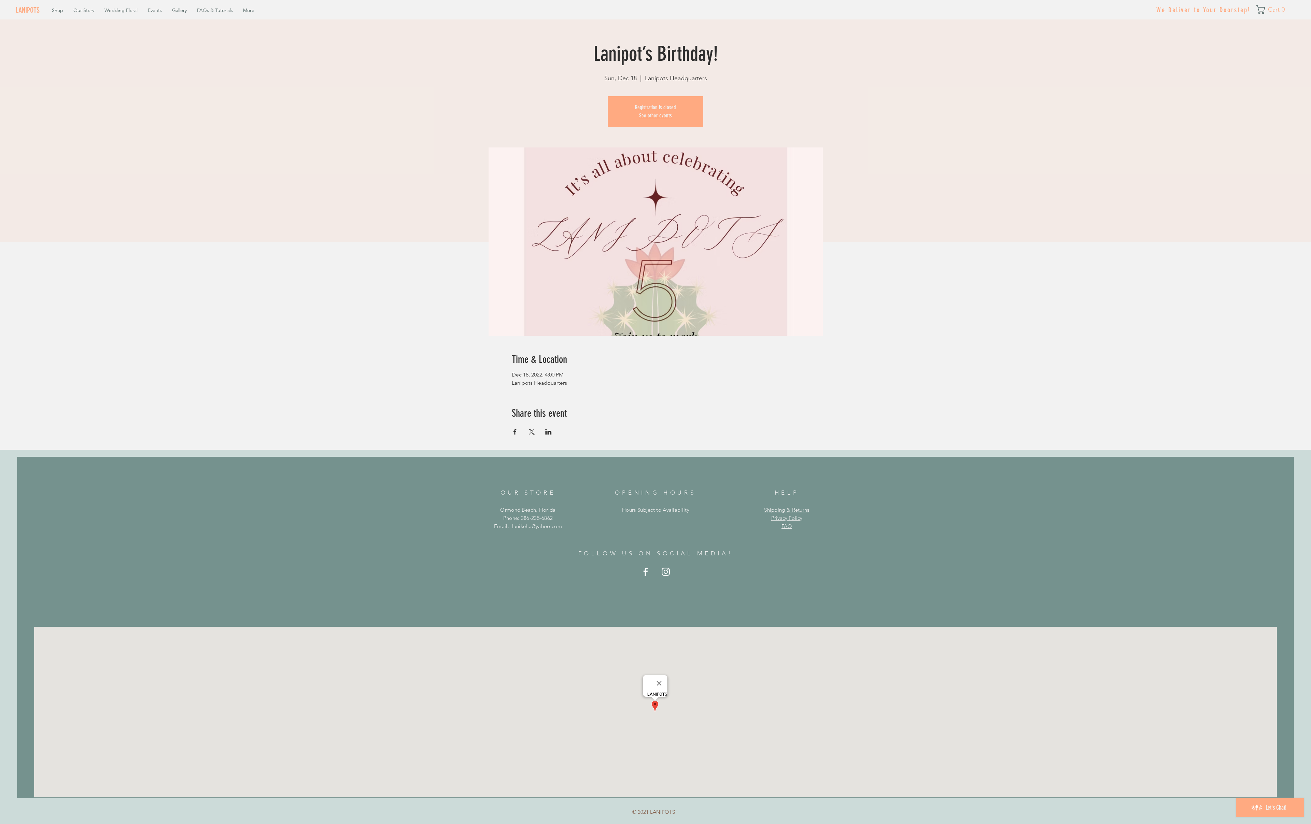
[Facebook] (645, 571)
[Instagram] (665, 571)
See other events (655, 115)
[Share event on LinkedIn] (548, 432)
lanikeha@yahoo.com (537, 526)
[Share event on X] (531, 432)
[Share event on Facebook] (515, 432)
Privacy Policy (786, 518)
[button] (1272, 9)
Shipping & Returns (786, 510)
